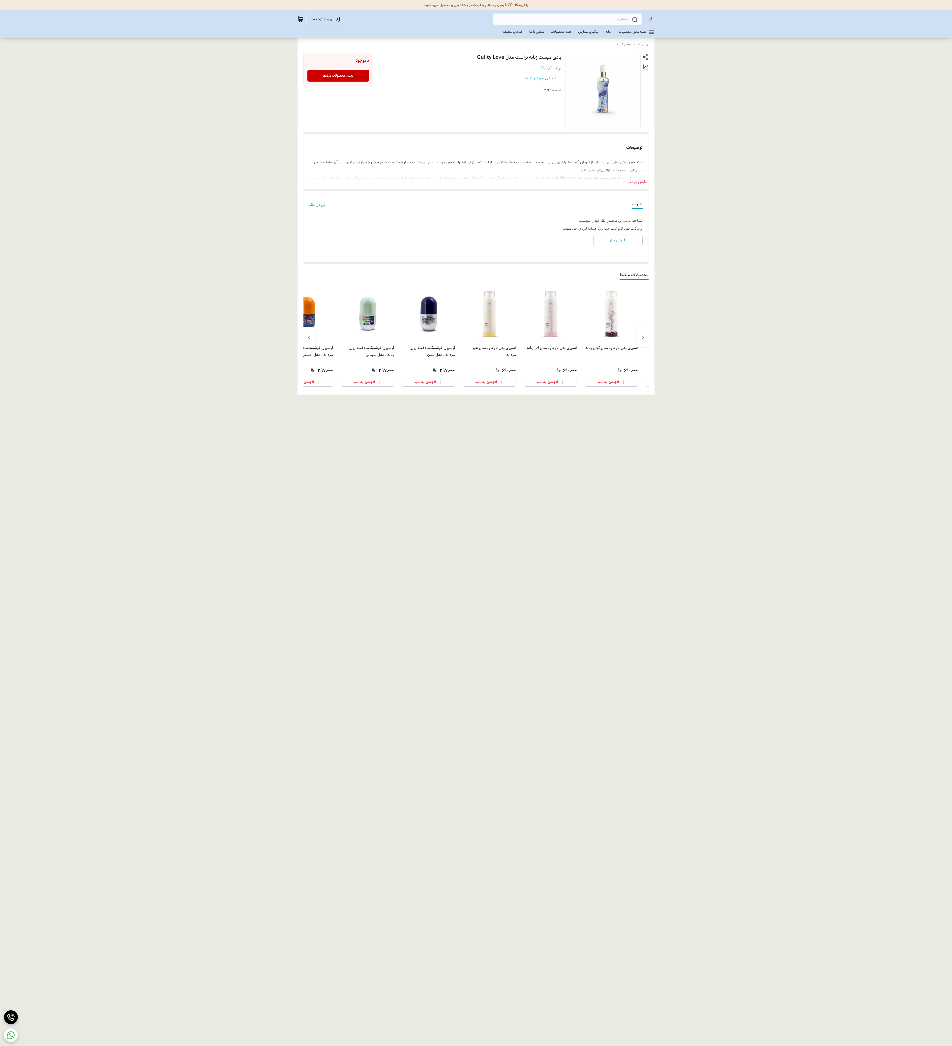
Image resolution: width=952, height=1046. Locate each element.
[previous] (643, 337)
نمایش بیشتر (638, 182)
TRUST (546, 68)
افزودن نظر (318, 205)
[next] (309, 337)
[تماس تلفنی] (11, 1017)
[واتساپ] (11, 1035)
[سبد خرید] (300, 19)
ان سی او (643, 44)
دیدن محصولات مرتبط (338, 75)
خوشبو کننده (624, 44)
